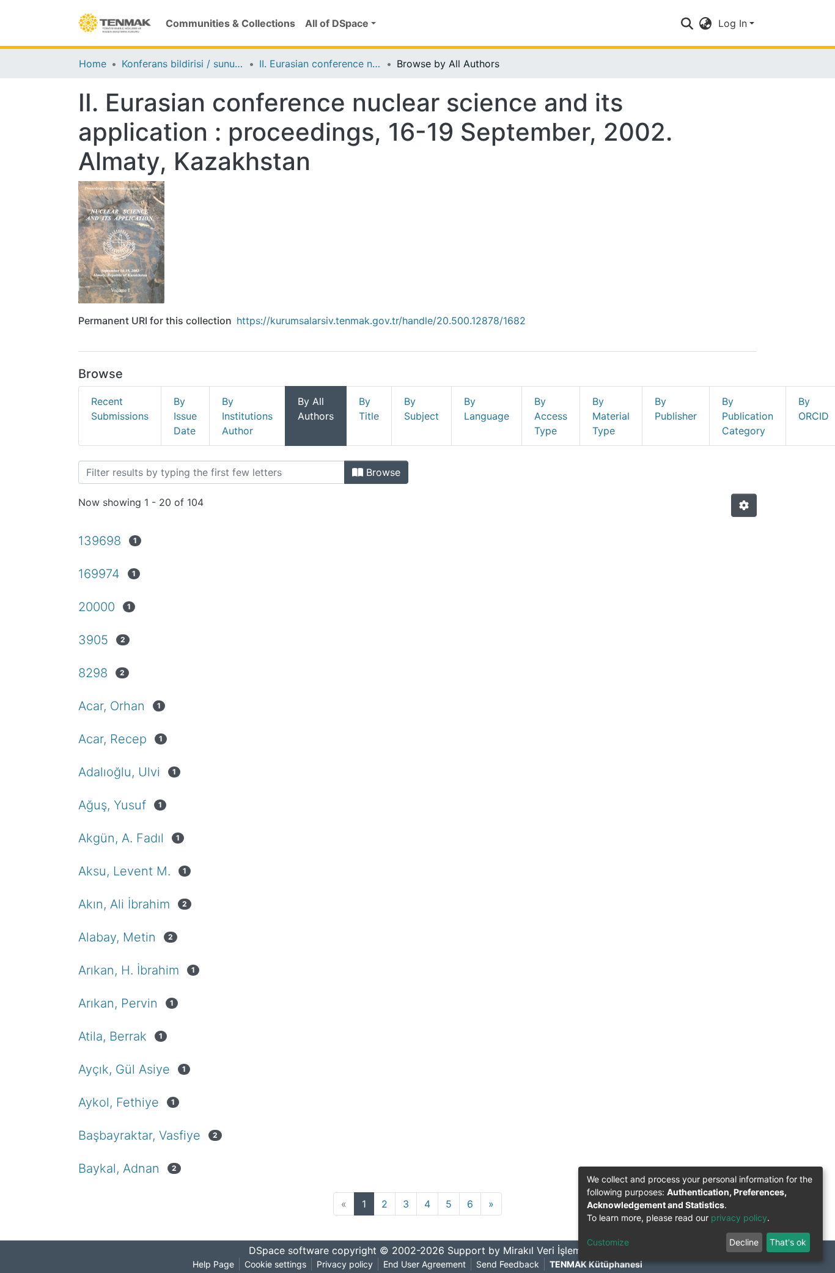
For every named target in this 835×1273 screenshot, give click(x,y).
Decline (744, 1242)
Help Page (213, 1264)
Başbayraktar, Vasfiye (139, 1135)
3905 (93, 640)
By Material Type (611, 416)
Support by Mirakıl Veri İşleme (517, 1250)
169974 (99, 573)
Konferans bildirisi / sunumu (183, 64)
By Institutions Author (247, 416)
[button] (706, 23)
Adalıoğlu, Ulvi (119, 772)
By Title (369, 408)
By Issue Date (185, 416)
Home (92, 64)
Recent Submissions (120, 408)
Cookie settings (275, 1264)
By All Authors (316, 408)
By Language (486, 408)
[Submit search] (687, 23)
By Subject (421, 408)
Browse (381, 472)
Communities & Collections (230, 23)
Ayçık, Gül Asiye (124, 1069)
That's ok (788, 1242)
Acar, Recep (112, 739)
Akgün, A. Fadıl (121, 838)
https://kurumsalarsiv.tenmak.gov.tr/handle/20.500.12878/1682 (381, 320)
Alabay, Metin (117, 937)
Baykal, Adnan (119, 1168)
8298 (93, 673)
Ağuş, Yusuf (112, 805)
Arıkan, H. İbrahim (128, 970)
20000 (96, 606)
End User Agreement (424, 1264)
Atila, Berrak (112, 1036)
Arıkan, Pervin (118, 1003)
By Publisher (676, 408)
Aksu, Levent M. (124, 871)
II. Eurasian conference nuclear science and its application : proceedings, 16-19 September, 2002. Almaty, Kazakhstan (320, 64)
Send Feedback (507, 1264)
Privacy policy (345, 1264)
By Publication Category (747, 416)
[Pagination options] (744, 505)
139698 (99, 540)
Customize (608, 1242)
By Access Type (550, 416)
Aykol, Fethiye (118, 1102)
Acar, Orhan (111, 706)
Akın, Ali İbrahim (124, 904)
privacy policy (739, 1217)
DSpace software (289, 1250)
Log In (732, 23)
